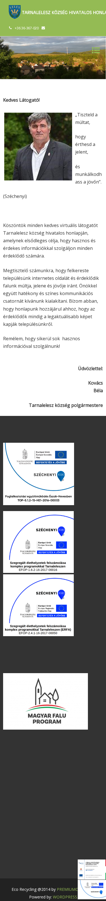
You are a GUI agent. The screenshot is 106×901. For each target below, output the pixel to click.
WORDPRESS (65, 897)
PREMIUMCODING (74, 889)
